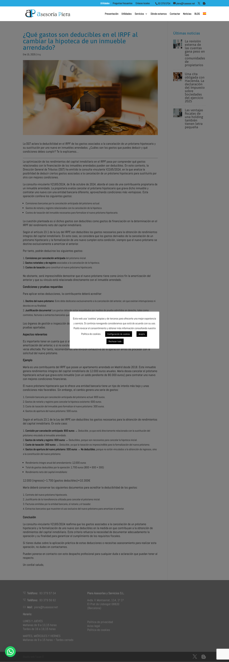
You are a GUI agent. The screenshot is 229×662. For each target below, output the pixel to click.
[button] (10, 651)
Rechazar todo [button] (115, 341)
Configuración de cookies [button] (118, 334)
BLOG (197, 14)
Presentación (111, 14)
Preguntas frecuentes (122, 3)
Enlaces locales (145, 3)
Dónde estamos (159, 14)
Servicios (139, 14)
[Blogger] (204, 3)
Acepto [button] (142, 334)
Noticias (187, 14)
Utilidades (126, 14)
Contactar (175, 14)
